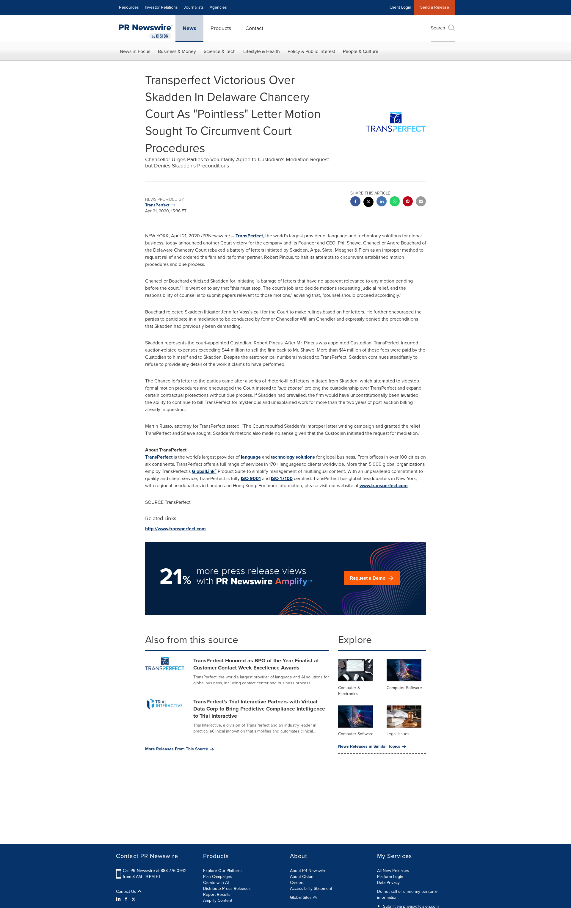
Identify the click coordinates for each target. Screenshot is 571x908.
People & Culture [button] (360, 51)
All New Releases (393, 871)
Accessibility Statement (311, 888)
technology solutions (293, 457)
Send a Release (434, 7)
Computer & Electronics (349, 691)
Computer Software (404, 688)
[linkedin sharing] (382, 202)
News (189, 28)
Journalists (194, 7)
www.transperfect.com (384, 485)
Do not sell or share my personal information (407, 894)
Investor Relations (161, 7)
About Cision (301, 877)
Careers (297, 882)
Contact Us (126, 892)
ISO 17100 (282, 478)
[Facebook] (126, 899)
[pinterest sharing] (408, 202)
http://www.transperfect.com (175, 528)
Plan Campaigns (217, 877)
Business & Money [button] (177, 51)
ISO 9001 (251, 478)
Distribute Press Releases (227, 888)
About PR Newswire (308, 871)
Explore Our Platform (222, 871)
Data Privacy (388, 882)
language (251, 457)
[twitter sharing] (368, 202)
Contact (254, 28)
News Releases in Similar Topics (369, 746)
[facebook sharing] (355, 202)
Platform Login (390, 877)
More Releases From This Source (176, 749)
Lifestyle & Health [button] (261, 51)
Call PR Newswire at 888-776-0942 (154, 871)
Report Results (216, 894)
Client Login (400, 7)
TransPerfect (249, 235)
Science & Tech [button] (220, 51)
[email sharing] (421, 202)
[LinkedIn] (119, 899)
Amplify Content (217, 900)
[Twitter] (133, 899)
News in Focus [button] (135, 51)
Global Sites (301, 898)
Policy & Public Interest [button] (311, 51)
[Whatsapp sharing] (395, 202)
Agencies (218, 7)
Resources (129, 7)
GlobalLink (204, 471)
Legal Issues (398, 734)
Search (438, 27)
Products (221, 28)
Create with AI (216, 882)
